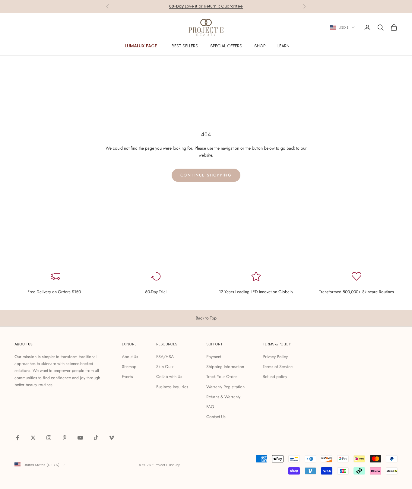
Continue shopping (206, 175)
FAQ (210, 407)
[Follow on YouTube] (80, 438)
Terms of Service (278, 367)
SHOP (259, 46)
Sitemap (129, 367)
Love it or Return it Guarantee (206, 6)
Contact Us (216, 417)
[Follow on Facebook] (17, 438)
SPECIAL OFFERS (226, 46)
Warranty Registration (225, 387)
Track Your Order (221, 376)
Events (127, 376)
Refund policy (275, 376)
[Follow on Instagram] (49, 438)
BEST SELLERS (185, 46)
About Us (130, 357)
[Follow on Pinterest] (65, 438)
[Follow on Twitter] (33, 438)
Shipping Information (225, 367)
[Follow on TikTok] (96, 438)
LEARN (283, 46)
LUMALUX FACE (141, 46)
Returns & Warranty (223, 397)
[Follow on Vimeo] (112, 438)
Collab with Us (169, 376)
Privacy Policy (275, 357)
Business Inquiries (172, 387)
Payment (213, 357)
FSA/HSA (165, 357)
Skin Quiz (164, 367)
